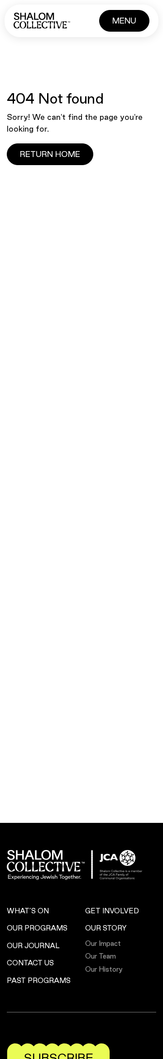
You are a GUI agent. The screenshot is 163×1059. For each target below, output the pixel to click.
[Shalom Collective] (42, 20)
